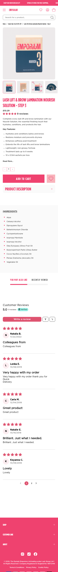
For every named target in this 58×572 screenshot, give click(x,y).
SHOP (4, 525)
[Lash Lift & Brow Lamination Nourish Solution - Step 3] (9, 87)
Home (4, 24)
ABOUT (5, 544)
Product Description (18, 189)
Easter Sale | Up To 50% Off (14, 24)
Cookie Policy (43, 567)
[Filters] (45, 319)
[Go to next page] (37, 483)
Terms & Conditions (17, 567)
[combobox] (29, 17)
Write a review (22, 319)
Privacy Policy (31, 567)
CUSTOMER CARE (8, 534)
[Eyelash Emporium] (15, 10)
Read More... (8, 161)
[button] (10, 114)
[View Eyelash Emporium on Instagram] (22, 554)
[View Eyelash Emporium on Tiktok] (29, 554)
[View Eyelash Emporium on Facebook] (35, 554)
